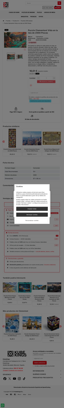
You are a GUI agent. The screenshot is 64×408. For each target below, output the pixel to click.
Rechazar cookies (32, 214)
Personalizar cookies (31, 220)
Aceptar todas (32, 209)
